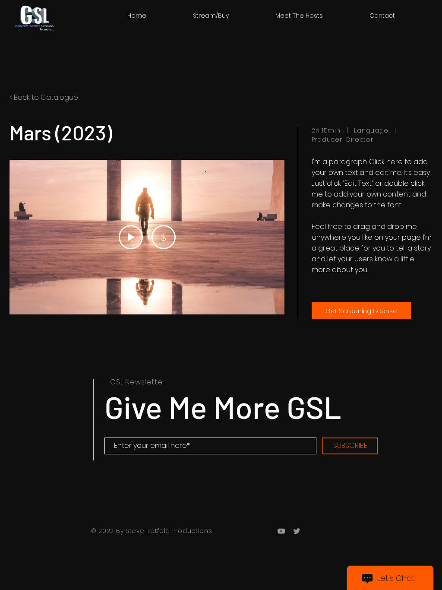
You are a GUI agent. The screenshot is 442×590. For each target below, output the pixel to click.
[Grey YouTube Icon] (281, 531)
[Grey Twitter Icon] (296, 531)
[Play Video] (131, 237)
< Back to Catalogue (43, 97)
